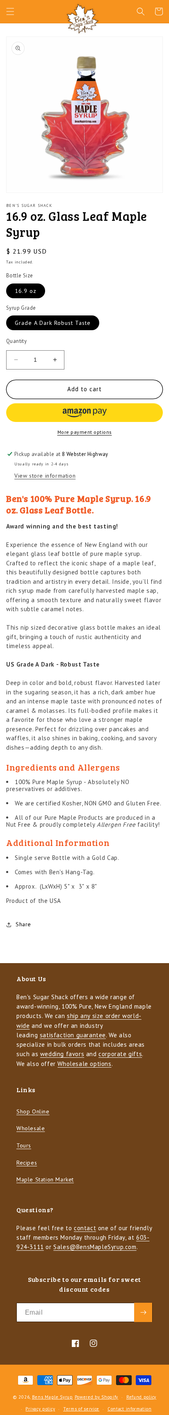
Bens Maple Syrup (52, 1397)
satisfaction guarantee (73, 1035)
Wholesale (30, 1128)
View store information (44, 475)
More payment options (84, 432)
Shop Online (33, 1111)
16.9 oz (26, 291)
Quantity (16, 341)
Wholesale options (84, 1064)
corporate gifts (120, 1054)
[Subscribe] (143, 1312)
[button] (10, 11)
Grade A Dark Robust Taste (53, 323)
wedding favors (62, 1054)
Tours (23, 1145)
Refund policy (141, 1397)
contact (85, 1228)
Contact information (129, 1409)
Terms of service (81, 1409)
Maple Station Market (45, 1179)
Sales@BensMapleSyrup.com (94, 1247)
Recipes (26, 1162)
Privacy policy (40, 1409)
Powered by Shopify (97, 1397)
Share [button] (23, 924)
